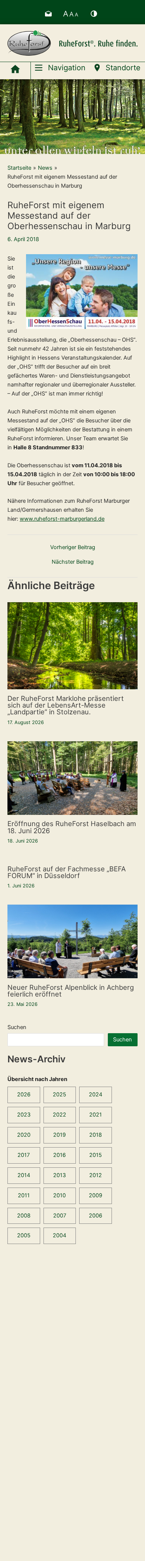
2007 (59, 1215)
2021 (95, 1114)
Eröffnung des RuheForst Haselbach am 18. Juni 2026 (71, 826)
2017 (23, 1155)
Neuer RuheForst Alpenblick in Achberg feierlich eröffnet (70, 990)
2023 (23, 1114)
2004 (59, 1235)
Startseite (19, 167)
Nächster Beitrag (73, 562)
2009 (95, 1195)
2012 (95, 1175)
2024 (95, 1094)
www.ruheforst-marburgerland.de (62, 518)
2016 (59, 1155)
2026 (23, 1094)
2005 (23, 1235)
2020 (23, 1135)
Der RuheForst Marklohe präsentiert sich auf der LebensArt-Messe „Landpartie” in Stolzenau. (65, 705)
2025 (59, 1094)
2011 (24, 1195)
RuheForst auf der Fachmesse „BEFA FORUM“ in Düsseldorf (66, 872)
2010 (59, 1195)
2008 (23, 1215)
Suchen (16, 1027)
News (45, 167)
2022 (59, 1114)
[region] (72, 116)
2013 (59, 1175)
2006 (95, 1215)
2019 (59, 1135)
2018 (95, 1135)
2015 (95, 1155)
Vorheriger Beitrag (72, 547)
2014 (23, 1175)
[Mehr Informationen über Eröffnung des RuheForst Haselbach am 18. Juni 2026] (72, 777)
